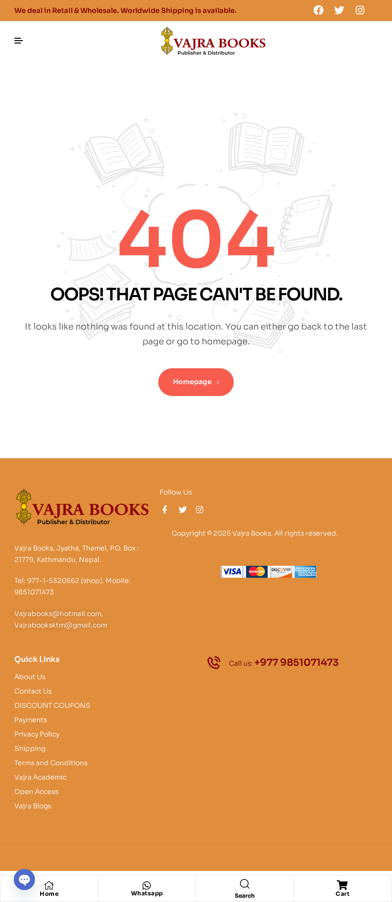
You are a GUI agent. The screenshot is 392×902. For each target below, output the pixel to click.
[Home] (49, 885)
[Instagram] (360, 10)
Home (49, 893)
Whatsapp (147, 893)
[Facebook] (318, 10)
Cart (342, 893)
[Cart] (343, 885)
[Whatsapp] (147, 886)
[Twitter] (339, 10)
